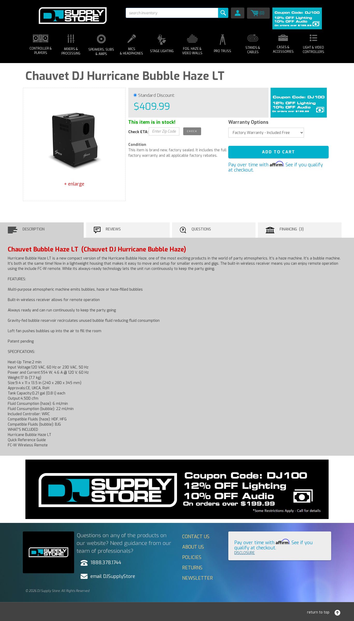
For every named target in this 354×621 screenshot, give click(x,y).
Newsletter (197, 578)
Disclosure (244, 552)
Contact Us (195, 537)
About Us (193, 547)
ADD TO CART (278, 152)
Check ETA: (138, 131)
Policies (191, 557)
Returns (192, 568)
